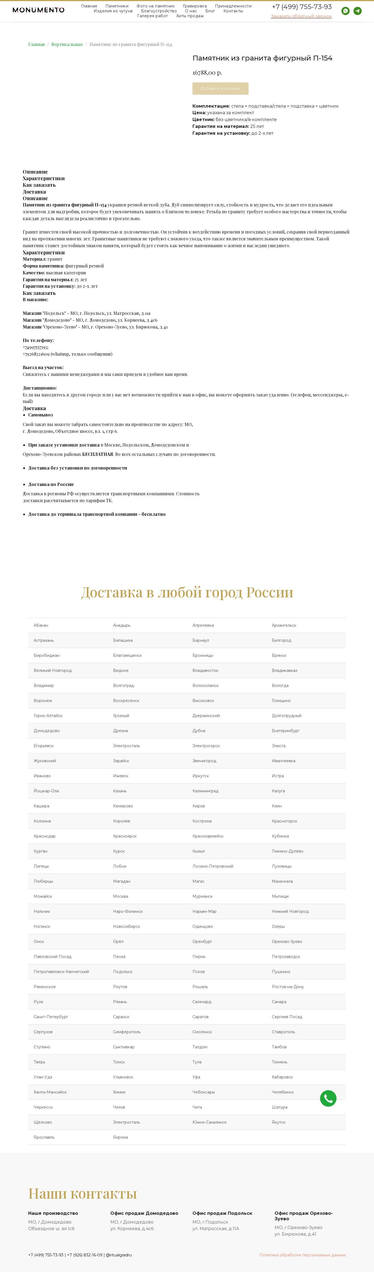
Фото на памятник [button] (156, 6)
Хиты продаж (190, 15)
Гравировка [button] (195, 6)
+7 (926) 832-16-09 (84, 1255)
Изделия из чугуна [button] (113, 10)
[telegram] (357, 11)
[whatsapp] (345, 11)
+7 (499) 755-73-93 (302, 7)
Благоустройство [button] (159, 10)
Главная (89, 6)
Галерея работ (152, 15)
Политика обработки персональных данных (302, 1255)
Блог (210, 10)
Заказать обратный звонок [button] (301, 16)
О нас (191, 10)
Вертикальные (67, 44)
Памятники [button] (117, 6)
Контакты (233, 10)
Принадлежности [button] (233, 6)
